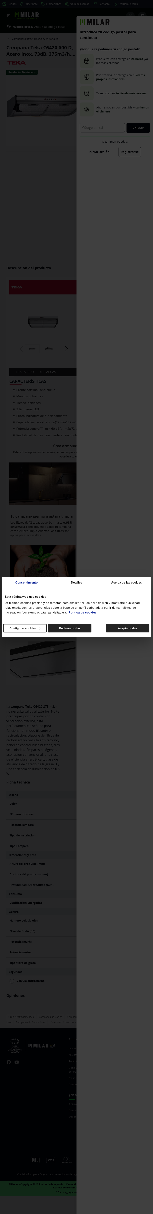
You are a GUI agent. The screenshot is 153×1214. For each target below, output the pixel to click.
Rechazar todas (69, 628)
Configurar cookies (23, 628)
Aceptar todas (127, 628)
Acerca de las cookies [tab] (126, 582)
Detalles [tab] (76, 582)
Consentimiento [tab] (26, 582)
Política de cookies (83, 612)
